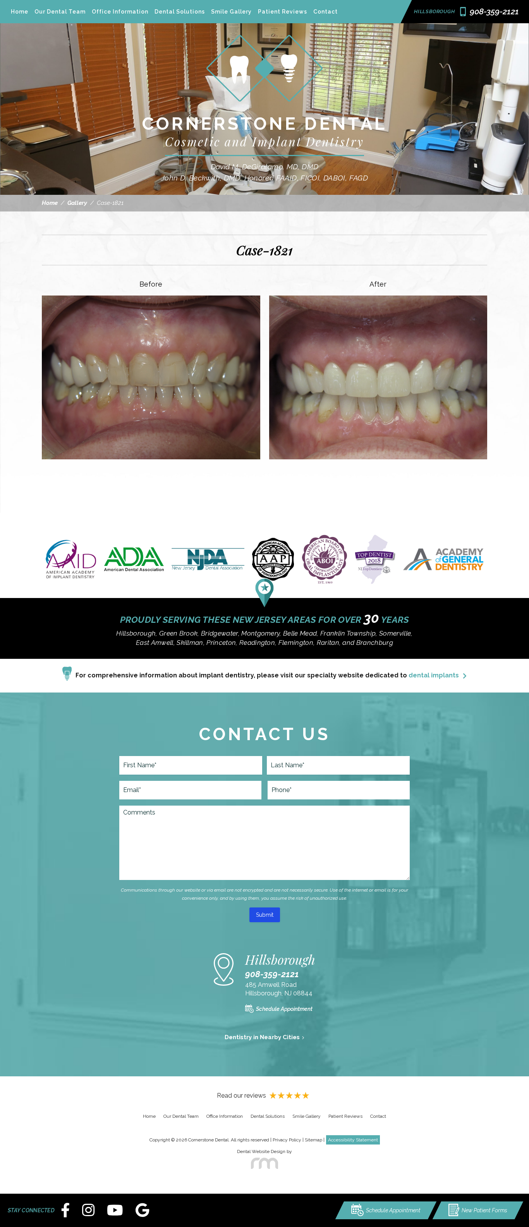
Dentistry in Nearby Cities (262, 1037)
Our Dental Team (60, 11)
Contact (325, 11)
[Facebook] (65, 1210)
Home (19, 11)
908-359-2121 (272, 974)
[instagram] (88, 1210)
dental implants (434, 675)
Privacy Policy (287, 1140)
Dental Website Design (261, 1151)
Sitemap (313, 1140)
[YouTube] (115, 1210)
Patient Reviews (282, 11)
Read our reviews (241, 1095)
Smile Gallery (231, 11)
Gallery (77, 202)
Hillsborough (434, 11)
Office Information (120, 11)
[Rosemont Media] (264, 1163)
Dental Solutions (180, 11)
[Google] (142, 1210)
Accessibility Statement (353, 1140)
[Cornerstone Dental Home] (264, 107)
